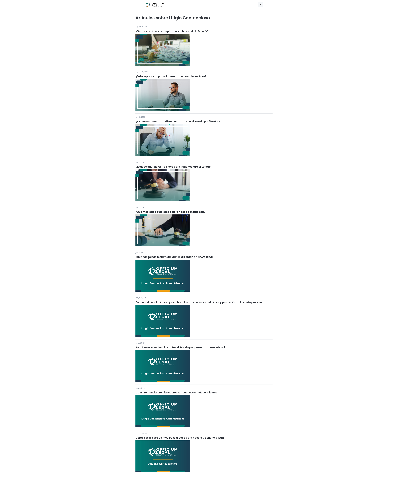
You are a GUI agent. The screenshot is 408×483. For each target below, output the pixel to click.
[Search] (260, 4)
